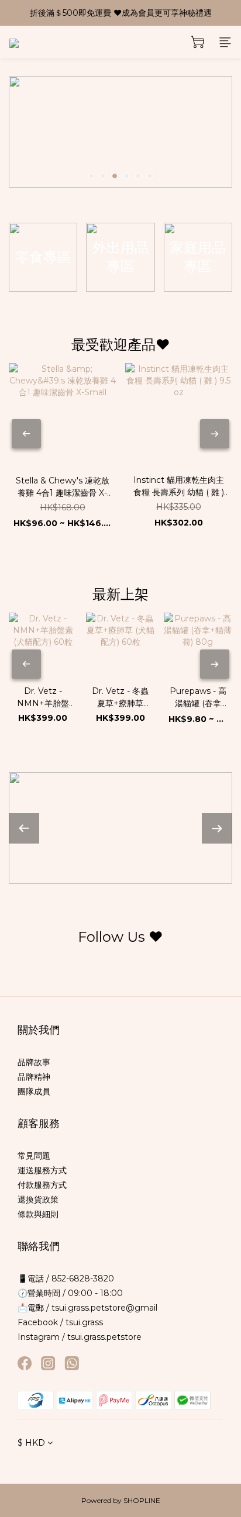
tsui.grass (84, 1322)
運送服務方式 (42, 1170)
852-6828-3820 (81, 1278)
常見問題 (34, 1155)
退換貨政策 (38, 1199)
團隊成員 (34, 1091)
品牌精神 (34, 1077)
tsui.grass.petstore (104, 1337)
